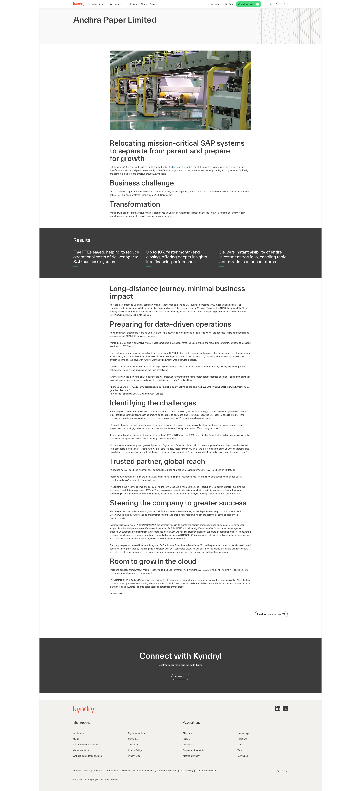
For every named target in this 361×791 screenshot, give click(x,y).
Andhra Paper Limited (179, 167)
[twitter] (285, 708)
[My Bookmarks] (276, 4)
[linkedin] (277, 708)
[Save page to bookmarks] (267, 4)
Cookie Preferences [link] (206, 770)
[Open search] (284, 4)
